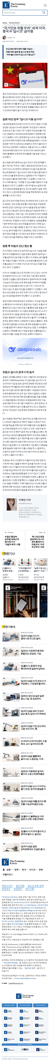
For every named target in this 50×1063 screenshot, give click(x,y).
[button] (4, 569)
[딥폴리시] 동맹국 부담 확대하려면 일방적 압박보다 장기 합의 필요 (34, 668)
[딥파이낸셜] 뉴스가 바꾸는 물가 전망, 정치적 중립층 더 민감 (33, 789)
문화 (41, 869)
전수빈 (36, 574)
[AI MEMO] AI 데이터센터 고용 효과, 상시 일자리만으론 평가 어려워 (34, 744)
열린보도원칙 (30, 968)
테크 (24, 869)
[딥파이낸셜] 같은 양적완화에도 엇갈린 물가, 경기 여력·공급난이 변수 (33, 849)
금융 (9, 869)
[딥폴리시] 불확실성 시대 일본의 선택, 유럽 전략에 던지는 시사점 (32, 819)
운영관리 (18, 888)
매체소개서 (7, 886)
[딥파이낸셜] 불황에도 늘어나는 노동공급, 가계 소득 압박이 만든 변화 (32, 759)
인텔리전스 (8, 874)
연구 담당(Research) (38, 908)
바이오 (32, 869)
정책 (16, 869)
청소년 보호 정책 (36, 886)
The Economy (18, 902)
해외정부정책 (14, 23)
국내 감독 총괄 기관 (19, 924)
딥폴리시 (6, 577)
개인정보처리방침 (11, 963)
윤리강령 (20, 886)
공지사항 (29, 888)
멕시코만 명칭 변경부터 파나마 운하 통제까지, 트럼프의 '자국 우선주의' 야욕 (37, 541)
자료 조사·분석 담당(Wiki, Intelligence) (21, 910)
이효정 (20, 574)
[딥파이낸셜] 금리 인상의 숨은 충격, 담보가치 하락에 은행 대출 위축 (33, 714)
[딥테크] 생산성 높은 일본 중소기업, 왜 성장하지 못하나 (32, 698)
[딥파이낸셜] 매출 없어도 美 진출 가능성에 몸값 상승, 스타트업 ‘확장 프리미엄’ (33, 804)
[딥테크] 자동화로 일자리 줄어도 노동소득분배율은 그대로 (32, 774)
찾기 (43, 12)
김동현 (5, 574)
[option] (20, 600)
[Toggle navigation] (45, 5)
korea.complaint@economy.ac (25, 978)
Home (5, 23)
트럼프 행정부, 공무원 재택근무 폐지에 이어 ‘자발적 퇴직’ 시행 (12, 540)
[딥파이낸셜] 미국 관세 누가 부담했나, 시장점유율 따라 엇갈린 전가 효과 (33, 683)
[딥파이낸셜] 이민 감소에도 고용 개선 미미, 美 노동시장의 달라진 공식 (33, 729)
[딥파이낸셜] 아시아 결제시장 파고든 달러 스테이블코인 (31, 638)
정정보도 (6, 888)
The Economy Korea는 (10, 897)
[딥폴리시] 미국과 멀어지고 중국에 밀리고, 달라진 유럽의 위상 (33, 834)
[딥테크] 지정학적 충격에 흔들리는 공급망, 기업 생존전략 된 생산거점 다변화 (34, 653)
